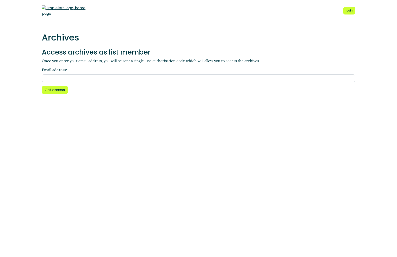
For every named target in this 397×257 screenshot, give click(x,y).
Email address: (54, 69)
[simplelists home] (63, 10)
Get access (55, 89)
